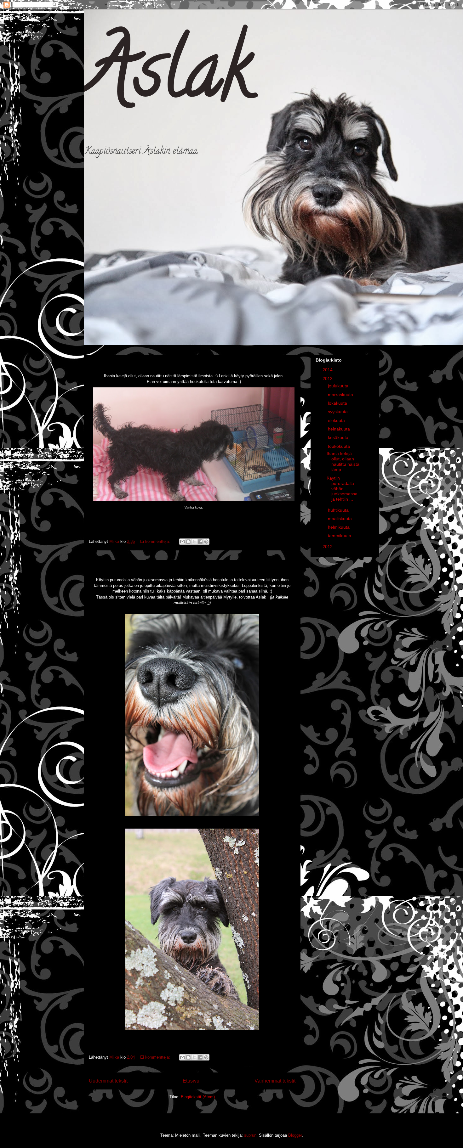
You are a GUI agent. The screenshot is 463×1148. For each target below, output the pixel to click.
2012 (328, 546)
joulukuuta (339, 385)
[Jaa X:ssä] (194, 541)
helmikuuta (339, 527)
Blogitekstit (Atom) (198, 1097)
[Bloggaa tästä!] (188, 541)
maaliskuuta (340, 518)
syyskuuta (338, 411)
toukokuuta (339, 446)
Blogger (295, 1135)
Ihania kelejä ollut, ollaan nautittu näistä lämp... (343, 461)
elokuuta (337, 420)
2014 (328, 369)
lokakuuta (338, 403)
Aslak (168, 78)
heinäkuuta (339, 428)
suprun (250, 1135)
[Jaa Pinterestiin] (206, 541)
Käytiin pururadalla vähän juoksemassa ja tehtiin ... (342, 489)
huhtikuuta (339, 510)
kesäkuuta (339, 437)
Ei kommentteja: (155, 541)
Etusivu (191, 1080)
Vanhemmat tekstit (274, 1080)
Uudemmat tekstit (108, 1080)
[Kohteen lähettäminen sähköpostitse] (182, 541)
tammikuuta (340, 535)
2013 (328, 378)
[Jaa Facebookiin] (200, 541)
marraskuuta (341, 394)
